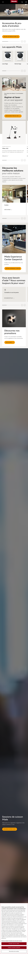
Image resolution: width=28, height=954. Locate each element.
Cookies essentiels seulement (14, 947)
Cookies (20, 940)
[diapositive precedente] (22, 41)
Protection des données (13, 940)
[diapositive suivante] (25, 41)
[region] (14, 24)
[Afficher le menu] (3, 2)
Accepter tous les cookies (14, 943)
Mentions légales (4, 940)
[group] (14, 139)
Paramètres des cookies (14, 951)
